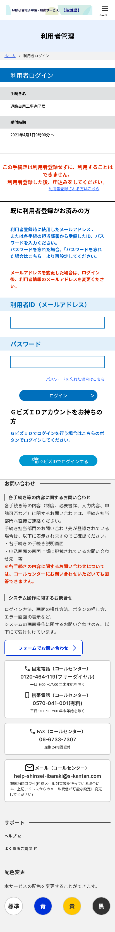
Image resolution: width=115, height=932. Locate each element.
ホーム (10, 55)
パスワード (25, 343)
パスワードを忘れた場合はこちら (75, 379)
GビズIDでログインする (63, 461)
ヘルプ (10, 836)
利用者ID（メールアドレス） (50, 304)
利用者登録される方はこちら (74, 188)
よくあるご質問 (18, 848)
